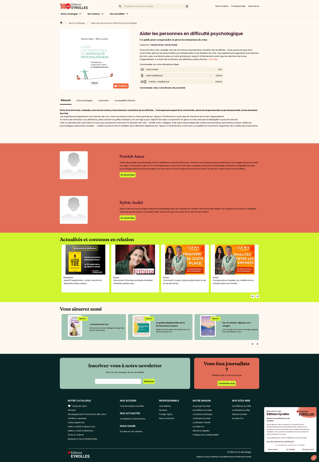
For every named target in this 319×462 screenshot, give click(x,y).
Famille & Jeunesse (77, 418)
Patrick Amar (157, 44)
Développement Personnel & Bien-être (87, 414)
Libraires (163, 410)
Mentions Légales (201, 430)
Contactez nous (226, 383)
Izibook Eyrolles (239, 414)
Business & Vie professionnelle (82, 438)
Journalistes (165, 406)
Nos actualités (117, 13)
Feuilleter (121, 86)
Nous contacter (166, 418)
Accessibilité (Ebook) (125, 100)
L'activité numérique (202, 414)
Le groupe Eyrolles (201, 406)
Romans (72, 410)
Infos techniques (85, 100)
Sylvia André (171, 44)
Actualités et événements (132, 418)
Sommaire (104, 100)
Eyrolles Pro (198, 426)
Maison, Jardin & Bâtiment (80, 430)
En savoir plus (128, 174)
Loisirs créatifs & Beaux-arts (81, 426)
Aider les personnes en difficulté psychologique (114, 23)
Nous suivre (253, 6)
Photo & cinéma (75, 434)
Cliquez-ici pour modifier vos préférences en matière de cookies (223, 457)
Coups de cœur (77, 405)
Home (61, 23)
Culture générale (76, 422)
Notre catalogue (69, 13)
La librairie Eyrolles (202, 418)
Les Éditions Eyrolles (202, 410)
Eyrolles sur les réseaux (131, 431)
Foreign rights (165, 414)
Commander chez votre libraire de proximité (162, 87)
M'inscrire (149, 381)
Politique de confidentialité (205, 434)
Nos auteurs (94, 13)
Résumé (66, 100)
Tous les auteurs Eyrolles (132, 406)
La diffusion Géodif (201, 422)
